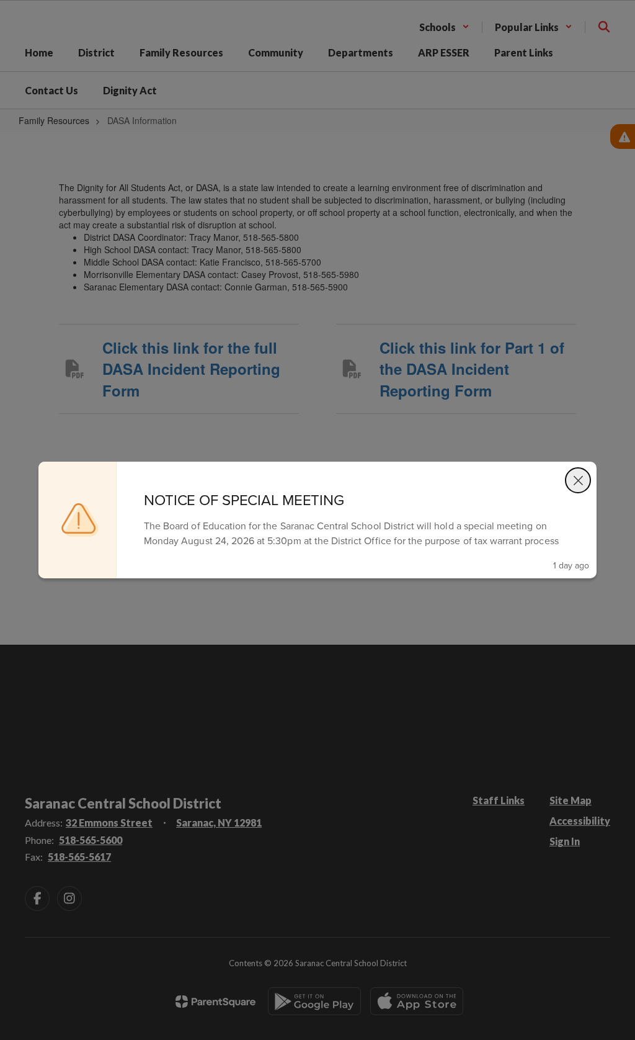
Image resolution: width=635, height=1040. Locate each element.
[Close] (578, 480)
